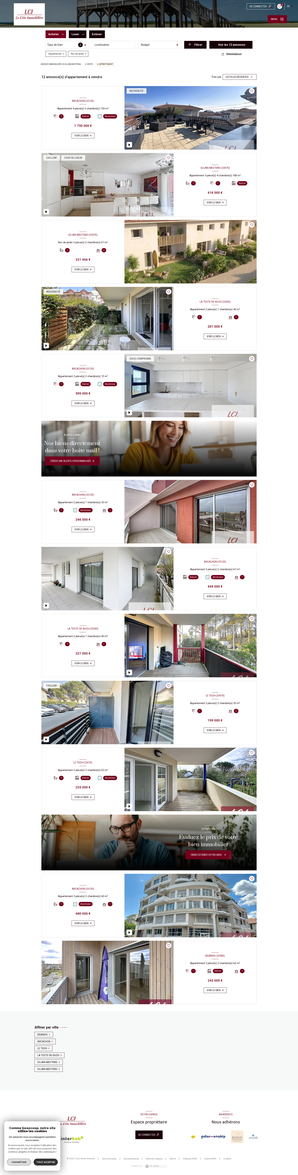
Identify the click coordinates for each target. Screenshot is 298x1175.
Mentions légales (154, 1159)
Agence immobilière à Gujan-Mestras (61, 64)
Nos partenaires (131, 1159)
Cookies (227, 1159)
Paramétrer (19, 1162)
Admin (173, 1159)
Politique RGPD (190, 1159)
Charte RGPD (210, 1159)
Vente (90, 64)
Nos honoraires (109, 1159)
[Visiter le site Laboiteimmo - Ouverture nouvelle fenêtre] (154, 1166)
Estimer (97, 34)
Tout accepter (46, 1162)
